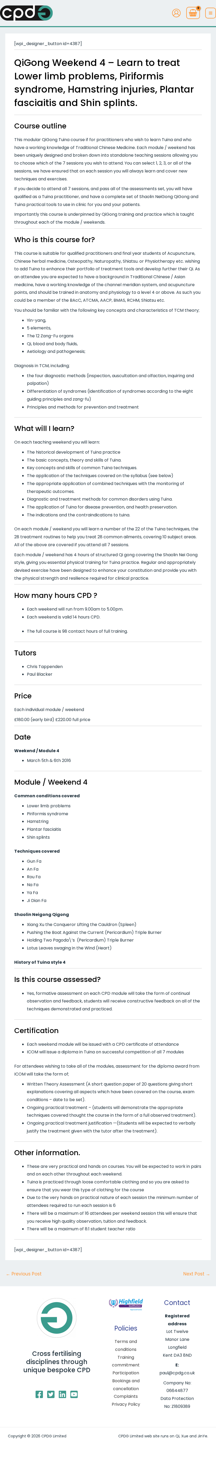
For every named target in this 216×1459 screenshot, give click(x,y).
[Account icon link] (176, 13)
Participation (125, 1373)
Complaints (126, 1396)
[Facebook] (39, 1394)
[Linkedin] (62, 1394)
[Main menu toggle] (210, 13)
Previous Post (24, 1274)
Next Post (196, 1274)
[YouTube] (74, 1394)
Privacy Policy (126, 1404)
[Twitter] (51, 1394)
